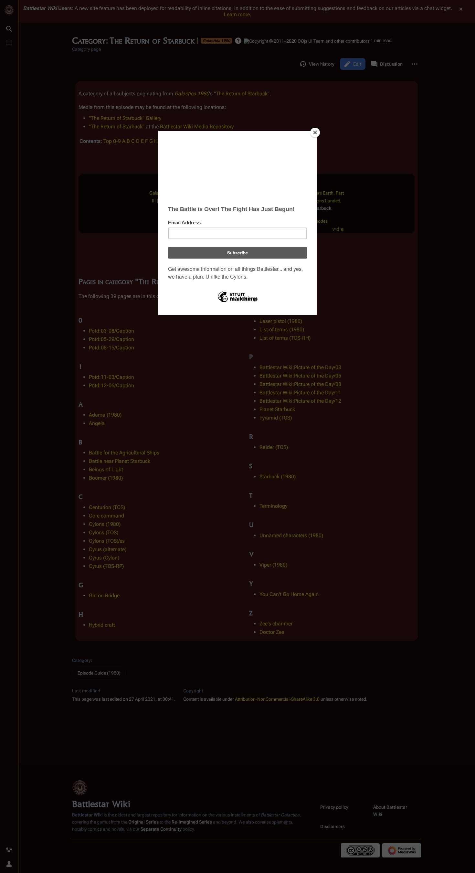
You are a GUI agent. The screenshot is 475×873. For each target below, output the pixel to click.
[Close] (315, 132)
